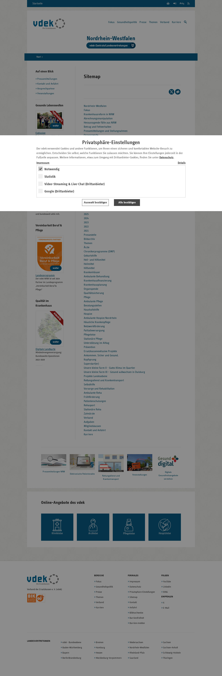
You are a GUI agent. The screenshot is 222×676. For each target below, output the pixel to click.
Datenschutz (166, 157)
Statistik (50, 176)
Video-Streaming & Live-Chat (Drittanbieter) (74, 184)
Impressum (42, 162)
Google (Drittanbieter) (59, 191)
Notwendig (51, 169)
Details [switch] (182, 162)
